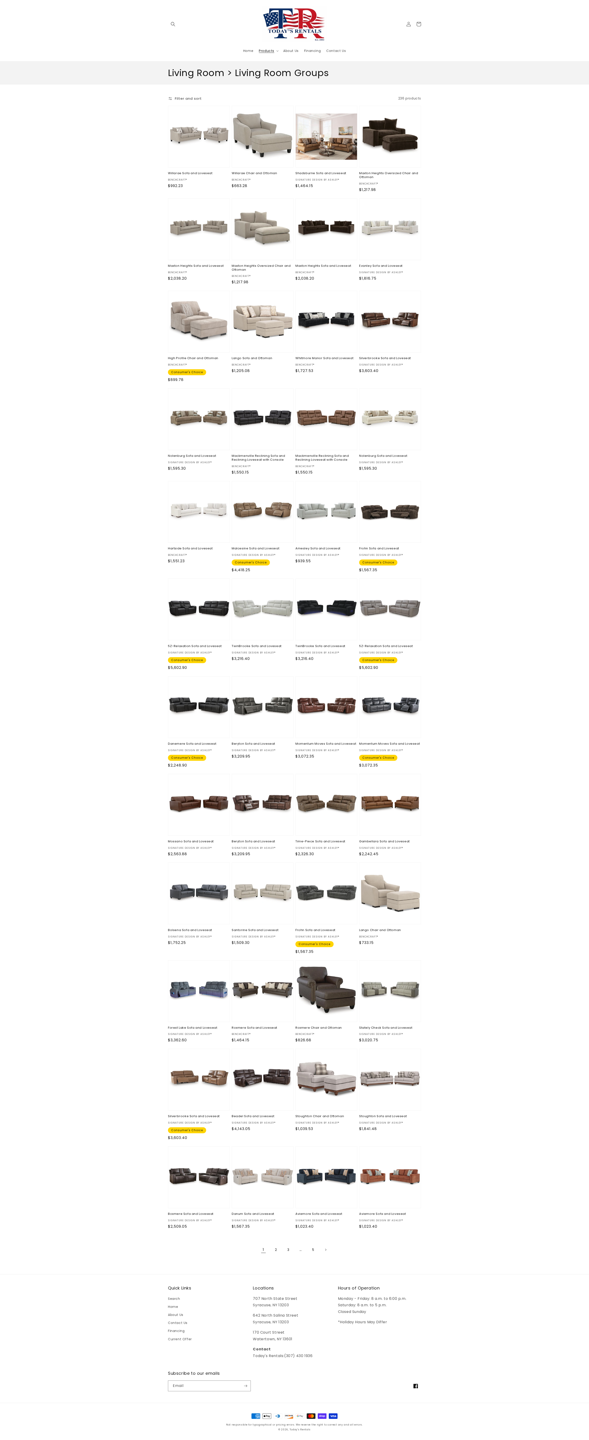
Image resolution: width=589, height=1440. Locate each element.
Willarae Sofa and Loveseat (190, 173)
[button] (173, 24)
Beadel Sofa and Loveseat (253, 1116)
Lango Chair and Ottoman (380, 930)
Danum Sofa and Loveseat (253, 1214)
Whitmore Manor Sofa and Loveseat (324, 358)
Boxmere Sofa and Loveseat (191, 1214)
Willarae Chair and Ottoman (254, 173)
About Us (175, 1314)
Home (173, 1306)
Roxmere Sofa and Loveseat (254, 1028)
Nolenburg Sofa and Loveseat (192, 456)
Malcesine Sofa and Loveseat (255, 549)
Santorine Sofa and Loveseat (255, 930)
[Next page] (325, 1250)
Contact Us (178, 1323)
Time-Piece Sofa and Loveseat (320, 842)
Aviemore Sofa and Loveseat (318, 1214)
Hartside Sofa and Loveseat (190, 549)
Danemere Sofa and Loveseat (192, 744)
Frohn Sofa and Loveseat (379, 549)
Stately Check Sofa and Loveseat (386, 1028)
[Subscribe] (245, 1385)
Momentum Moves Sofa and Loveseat (325, 744)
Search (174, 1298)
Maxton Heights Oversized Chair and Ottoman (388, 175)
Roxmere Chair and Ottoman (318, 1028)
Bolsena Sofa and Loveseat (190, 930)
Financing (176, 1331)
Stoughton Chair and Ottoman (319, 1116)
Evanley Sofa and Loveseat (381, 266)
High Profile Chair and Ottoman (193, 358)
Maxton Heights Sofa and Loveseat (196, 266)
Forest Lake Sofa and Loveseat (192, 1028)
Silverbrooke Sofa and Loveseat (385, 358)
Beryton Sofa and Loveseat (253, 744)
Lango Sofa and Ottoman (252, 358)
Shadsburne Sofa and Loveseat (320, 173)
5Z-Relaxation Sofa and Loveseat (195, 646)
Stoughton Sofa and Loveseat (383, 1116)
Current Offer (180, 1339)
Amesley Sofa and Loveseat (318, 549)
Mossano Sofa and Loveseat (191, 842)
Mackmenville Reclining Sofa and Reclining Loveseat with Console (258, 458)
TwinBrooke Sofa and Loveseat (257, 646)
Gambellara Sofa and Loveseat (384, 842)
